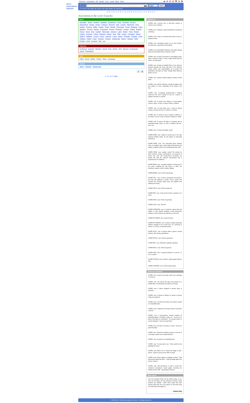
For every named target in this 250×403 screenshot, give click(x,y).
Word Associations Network (71, 6)
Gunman (108, 36)
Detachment (84, 25)
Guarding (103, 22)
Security (90, 29)
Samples (101, 1)
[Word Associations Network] (167, 1)
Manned (126, 49)
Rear (137, 25)
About (122, 1)
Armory (97, 25)
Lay (104, 41)
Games (112, 1)
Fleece (120, 36)
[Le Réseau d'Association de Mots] (170, 1)
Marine (109, 34)
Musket (136, 32)
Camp (114, 36)
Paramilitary (89, 51)
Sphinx (123, 39)
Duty (92, 32)
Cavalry (123, 25)
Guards (91, 25)
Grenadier (83, 22)
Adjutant (130, 39)
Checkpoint (104, 29)
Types (107, 1)
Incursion (89, 34)
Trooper (126, 29)
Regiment (119, 29)
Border (125, 32)
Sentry (90, 22)
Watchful (98, 49)
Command (111, 59)
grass (103, 8)
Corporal (94, 41)
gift (115, 8)
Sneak (82, 51)
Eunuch (133, 22)
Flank (119, 22)
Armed (104, 49)
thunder (111, 8)
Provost (111, 29)
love (88, 8)
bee (96, 8)
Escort (127, 27)
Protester (127, 36)
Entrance (105, 25)
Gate (117, 25)
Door (114, 34)
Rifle (119, 34)
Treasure (101, 39)
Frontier (82, 41)
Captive (82, 34)
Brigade (139, 29)
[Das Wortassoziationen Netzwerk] (176, 1)
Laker (120, 32)
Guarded (91, 49)
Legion (124, 34)
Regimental (134, 49)
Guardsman (112, 22)
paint (106, 8)
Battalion (83, 29)
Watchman (130, 25)
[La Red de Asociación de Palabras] (173, 1)
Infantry (96, 29)
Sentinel (96, 22)
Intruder (113, 27)
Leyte (88, 41)
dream (92, 8)
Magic (117, 1)
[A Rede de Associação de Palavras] (182, 1)
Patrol (140, 27)
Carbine (98, 32)
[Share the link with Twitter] (142, 71)
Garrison (114, 32)
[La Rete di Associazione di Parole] (179, 1)
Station (92, 59)
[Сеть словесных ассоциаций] (165, 1)
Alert (120, 49)
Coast (94, 39)
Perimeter (125, 22)
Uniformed (83, 49)
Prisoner (89, 27)
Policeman (120, 27)
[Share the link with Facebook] (138, 71)
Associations (91, 1)
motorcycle (119, 8)
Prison (96, 34)
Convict (96, 36)
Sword (138, 34)
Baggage (134, 27)
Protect (98, 59)
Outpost (82, 27)
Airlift (136, 39)
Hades (89, 39)
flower (99, 8)
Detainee (102, 34)
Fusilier (101, 27)
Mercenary (105, 32)
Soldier (132, 29)
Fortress (108, 39)
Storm (105, 59)
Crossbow (131, 34)
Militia (95, 27)
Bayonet (112, 25)
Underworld (116, 39)
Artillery (82, 36)
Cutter (140, 36)
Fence (102, 36)
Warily (82, 67)
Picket (107, 27)
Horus (88, 32)
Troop (131, 32)
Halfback (89, 36)
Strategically (97, 67)
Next (115, 76)
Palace (82, 32)
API (97, 1)
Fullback (83, 39)
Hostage (134, 36)
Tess (100, 41)
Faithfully (88, 67)
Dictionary (82, 1)
